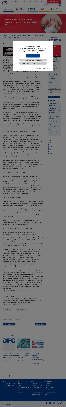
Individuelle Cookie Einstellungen (33, 60)
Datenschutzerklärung (35, 68)
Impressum (46, 68)
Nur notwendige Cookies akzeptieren (33, 63)
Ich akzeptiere (33, 56)
